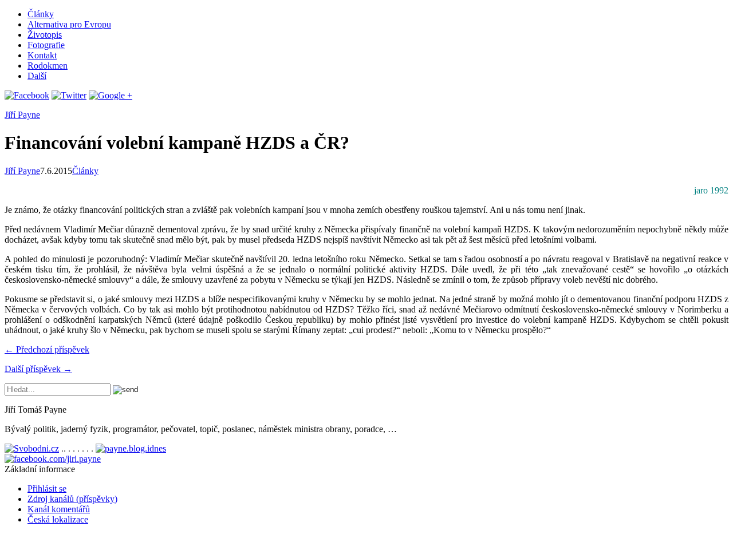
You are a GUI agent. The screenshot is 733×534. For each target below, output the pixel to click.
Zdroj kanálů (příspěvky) (72, 499)
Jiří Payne (22, 115)
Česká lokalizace (57, 519)
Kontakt (42, 55)
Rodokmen (47, 65)
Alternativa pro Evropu (69, 24)
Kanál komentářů (58, 509)
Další (36, 76)
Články (40, 14)
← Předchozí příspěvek (47, 349)
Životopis (44, 34)
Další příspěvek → (38, 369)
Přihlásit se (46, 488)
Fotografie (46, 45)
